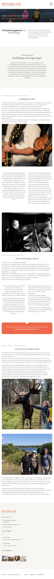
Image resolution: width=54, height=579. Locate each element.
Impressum (33, 574)
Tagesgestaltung (10, 18)
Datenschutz (41, 574)
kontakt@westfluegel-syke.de (11, 524)
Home (3, 18)
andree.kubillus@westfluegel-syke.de (27, 329)
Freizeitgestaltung (22, 18)
